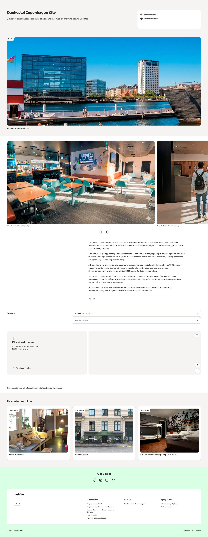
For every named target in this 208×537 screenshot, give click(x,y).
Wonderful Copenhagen (96, 518)
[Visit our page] (101, 480)
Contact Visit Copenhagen (134, 504)
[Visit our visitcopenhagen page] (94, 480)
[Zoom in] (197, 364)
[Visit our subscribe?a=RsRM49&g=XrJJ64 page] (113, 480)
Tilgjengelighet (150, 14)
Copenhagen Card (94, 504)
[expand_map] (197, 335)
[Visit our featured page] (107, 480)
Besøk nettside (150, 19)
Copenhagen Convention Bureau (100, 507)
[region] (145, 353)
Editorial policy (166, 507)
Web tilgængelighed (169, 504)
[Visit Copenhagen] (19, 494)
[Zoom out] (197, 370)
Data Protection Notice (192, 531)
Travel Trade (92, 515)
